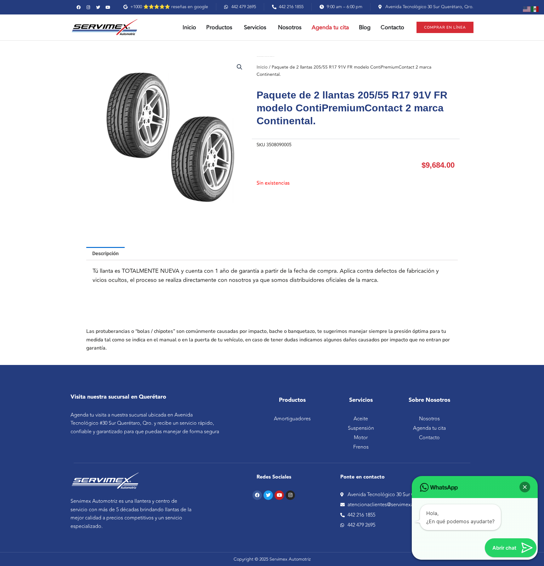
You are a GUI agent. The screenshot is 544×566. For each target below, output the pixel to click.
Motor (361, 437)
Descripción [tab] (105, 253)
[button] (239, 67)
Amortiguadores (292, 419)
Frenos (361, 447)
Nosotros (429, 419)
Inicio (262, 67)
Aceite (361, 419)
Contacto (429, 437)
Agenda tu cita (429, 428)
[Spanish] (535, 9)
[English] (527, 9)
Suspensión (361, 428)
